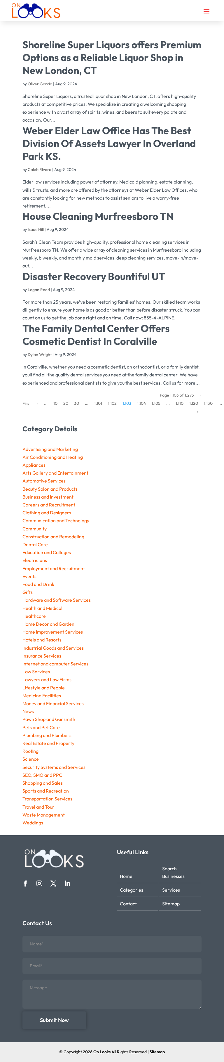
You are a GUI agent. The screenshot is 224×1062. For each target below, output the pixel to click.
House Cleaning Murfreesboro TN (98, 216)
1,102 (112, 403)
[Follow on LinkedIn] (67, 883)
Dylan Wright (40, 354)
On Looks (102, 1051)
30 (76, 403)
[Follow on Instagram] (39, 883)
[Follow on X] (53, 883)
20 (65, 403)
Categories (131, 890)
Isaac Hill (36, 229)
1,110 (179, 403)
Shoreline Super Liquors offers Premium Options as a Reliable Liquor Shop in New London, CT (112, 57)
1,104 (141, 403)
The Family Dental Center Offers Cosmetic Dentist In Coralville (96, 334)
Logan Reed (39, 289)
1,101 (98, 403)
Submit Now (54, 1020)
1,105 (156, 403)
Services (171, 890)
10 (55, 403)
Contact (128, 904)
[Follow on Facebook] (25, 883)
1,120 (193, 403)
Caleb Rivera (39, 169)
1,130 (208, 403)
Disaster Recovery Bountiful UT (93, 276)
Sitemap (171, 904)
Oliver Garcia (40, 84)
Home (126, 876)
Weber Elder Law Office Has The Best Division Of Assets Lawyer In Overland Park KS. (109, 143)
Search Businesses (173, 872)
